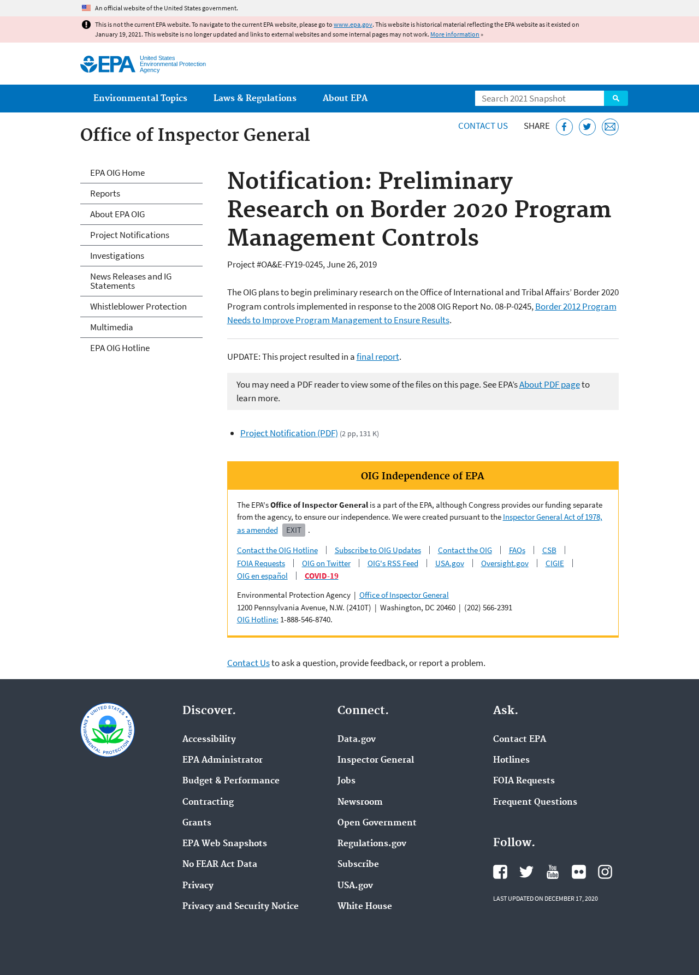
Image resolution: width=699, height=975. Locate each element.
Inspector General (375, 760)
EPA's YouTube (553, 872)
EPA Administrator (222, 760)
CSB (549, 550)
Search (616, 98)
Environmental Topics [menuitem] (140, 98)
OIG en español (262, 576)
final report (378, 356)
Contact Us (483, 126)
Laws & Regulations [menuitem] (255, 98)
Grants (196, 823)
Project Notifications (129, 235)
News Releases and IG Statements (130, 281)
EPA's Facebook (500, 872)
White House (364, 907)
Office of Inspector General (404, 595)
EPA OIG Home (117, 173)
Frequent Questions (535, 802)
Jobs (346, 781)
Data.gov (356, 740)
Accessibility (209, 740)
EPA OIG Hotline (120, 348)
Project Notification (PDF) (289, 433)
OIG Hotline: (258, 619)
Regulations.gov (371, 844)
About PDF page (549, 384)
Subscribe (358, 865)
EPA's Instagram (605, 872)
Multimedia (111, 327)
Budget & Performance (231, 781)
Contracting (208, 802)
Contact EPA (519, 740)
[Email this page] (610, 126)
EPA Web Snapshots (224, 844)
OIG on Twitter (326, 563)
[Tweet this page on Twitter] (587, 126)
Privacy (198, 886)
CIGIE (555, 563)
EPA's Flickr (579, 872)
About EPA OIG (117, 214)
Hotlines (511, 760)
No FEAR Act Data (219, 865)
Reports (105, 193)
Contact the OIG (465, 550)
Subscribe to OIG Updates (378, 550)
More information (454, 34)
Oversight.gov (505, 563)
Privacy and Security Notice (240, 907)
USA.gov (449, 563)
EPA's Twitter (526, 872)
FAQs (517, 550)
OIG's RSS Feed (393, 563)
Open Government (377, 823)
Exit (293, 530)
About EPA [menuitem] (345, 98)
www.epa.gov (353, 24)
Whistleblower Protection (138, 306)
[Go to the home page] (107, 64)
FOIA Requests (261, 563)
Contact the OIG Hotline (277, 550)
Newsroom (360, 802)
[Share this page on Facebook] (564, 126)
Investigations (117, 255)
